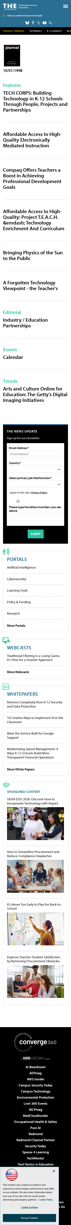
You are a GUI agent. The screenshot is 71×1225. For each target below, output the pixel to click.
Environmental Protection (35, 1097)
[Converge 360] (35, 1042)
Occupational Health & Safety (35, 1121)
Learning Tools (17, 590)
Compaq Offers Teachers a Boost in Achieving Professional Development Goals (32, 178)
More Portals (16, 625)
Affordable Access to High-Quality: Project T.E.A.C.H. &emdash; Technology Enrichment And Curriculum (33, 220)
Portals (17, 559)
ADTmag (35, 1073)
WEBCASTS (19, 647)
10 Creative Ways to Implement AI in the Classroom (35, 720)
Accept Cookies (29, 1217)
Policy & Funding (19, 602)
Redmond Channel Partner (35, 1140)
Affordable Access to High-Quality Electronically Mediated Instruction (32, 140)
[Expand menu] (65, 7)
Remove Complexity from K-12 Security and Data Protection (34, 704)
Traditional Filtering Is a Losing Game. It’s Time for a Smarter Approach (33, 658)
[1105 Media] (35, 1058)
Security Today (35, 1146)
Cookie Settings (29, 1207)
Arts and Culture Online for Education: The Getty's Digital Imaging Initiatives (35, 394)
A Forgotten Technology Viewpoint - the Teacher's (30, 285)
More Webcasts (18, 672)
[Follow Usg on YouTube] (44, 23)
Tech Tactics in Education (36, 1164)
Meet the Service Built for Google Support (30, 735)
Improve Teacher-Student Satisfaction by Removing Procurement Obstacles (33, 959)
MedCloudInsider (35, 1115)
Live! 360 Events (36, 1103)
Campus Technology (35, 1091)
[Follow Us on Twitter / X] (38, 22)
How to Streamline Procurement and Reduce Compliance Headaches (33, 854)
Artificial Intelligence (21, 567)
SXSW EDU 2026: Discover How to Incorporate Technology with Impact (32, 801)
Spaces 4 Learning (35, 1152)
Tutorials (35, 30)
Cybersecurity (16, 579)
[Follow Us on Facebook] (33, 22)
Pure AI (35, 1128)
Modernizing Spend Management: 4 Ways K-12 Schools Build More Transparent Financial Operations (32, 753)
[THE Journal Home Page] (20, 6)
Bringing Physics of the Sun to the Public (33, 255)
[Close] (54, 1171)
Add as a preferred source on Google (24, 15)
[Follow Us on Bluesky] (27, 23)
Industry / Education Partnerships (25, 322)
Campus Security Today (35, 1085)
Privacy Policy (39, 492)
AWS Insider (35, 1079)
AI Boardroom (36, 1067)
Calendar (13, 357)
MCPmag (35, 1109)
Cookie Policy (46, 1199)
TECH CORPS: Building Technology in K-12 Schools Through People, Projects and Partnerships (35, 101)
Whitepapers (22, 693)
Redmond (36, 1134)
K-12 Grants (54, 30)
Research (13, 613)
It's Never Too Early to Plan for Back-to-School (34, 906)
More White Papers (21, 769)
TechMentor (35, 1158)
